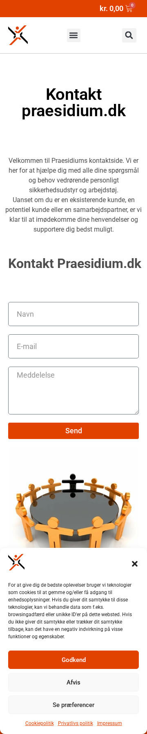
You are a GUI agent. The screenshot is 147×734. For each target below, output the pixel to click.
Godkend (74, 660)
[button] (135, 564)
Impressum (109, 723)
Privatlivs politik (75, 723)
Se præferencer (73, 705)
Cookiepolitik (39, 723)
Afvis (73, 682)
